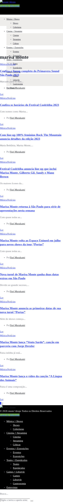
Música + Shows (13, 19)
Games (16, 475)
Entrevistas (11, 487)
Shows (15, 23)
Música (3, 64)
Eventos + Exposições (14, 47)
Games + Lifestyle (15, 472)
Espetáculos (17, 68)
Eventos (16, 51)
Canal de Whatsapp (10, 6)
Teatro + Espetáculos (14, 60)
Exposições (18, 456)
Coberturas (17, 27)
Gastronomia (18, 84)
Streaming (17, 39)
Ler (1, 94)
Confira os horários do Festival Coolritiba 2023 (29, 105)
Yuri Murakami (17, 88)
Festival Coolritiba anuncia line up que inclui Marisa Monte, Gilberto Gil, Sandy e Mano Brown (28, 172)
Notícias (11, 64)
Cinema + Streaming (14, 31)
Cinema (16, 35)
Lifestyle (17, 479)
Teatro (16, 464)
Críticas (16, 43)
